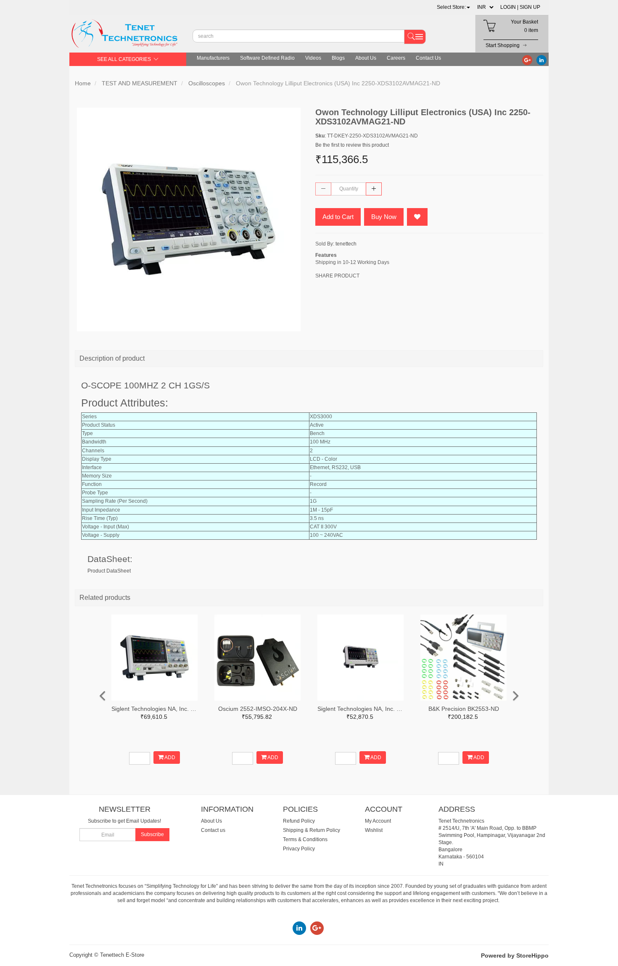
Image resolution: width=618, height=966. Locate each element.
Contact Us (428, 58)
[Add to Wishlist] (417, 217)
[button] (453, 7)
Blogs (338, 58)
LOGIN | (509, 7)
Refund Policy (299, 821)
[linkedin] (541, 60)
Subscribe (152, 834)
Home (83, 83)
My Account (378, 821)
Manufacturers (213, 58)
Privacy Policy (299, 849)
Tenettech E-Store (122, 955)
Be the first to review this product (352, 145)
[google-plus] (527, 60)
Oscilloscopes (206, 83)
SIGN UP (530, 7)
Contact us (213, 830)
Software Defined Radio (267, 58)
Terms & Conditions (305, 839)
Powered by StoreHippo (515, 955)
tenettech (346, 244)
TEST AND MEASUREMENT (139, 83)
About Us (365, 58)
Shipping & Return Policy (311, 830)
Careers (396, 58)
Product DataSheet (109, 571)
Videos (313, 58)
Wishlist (374, 830)
